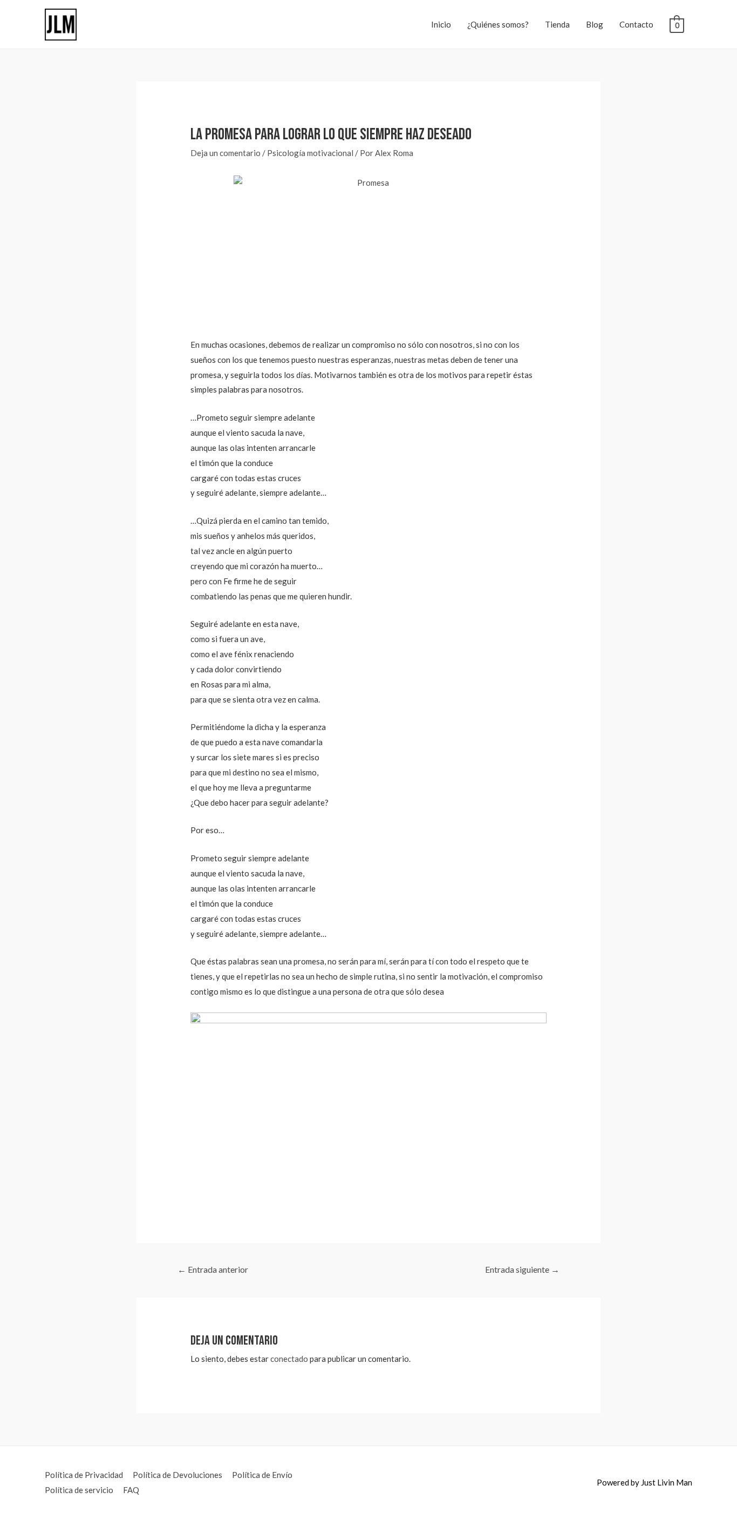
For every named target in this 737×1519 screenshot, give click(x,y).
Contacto (636, 24)
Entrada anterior (213, 1269)
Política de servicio (79, 1490)
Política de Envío (262, 1475)
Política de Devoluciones (177, 1475)
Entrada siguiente (522, 1269)
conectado (289, 1358)
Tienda (557, 24)
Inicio (441, 24)
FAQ (131, 1490)
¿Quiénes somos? (498, 24)
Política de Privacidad (84, 1475)
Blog (594, 24)
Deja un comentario (225, 153)
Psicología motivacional (310, 153)
